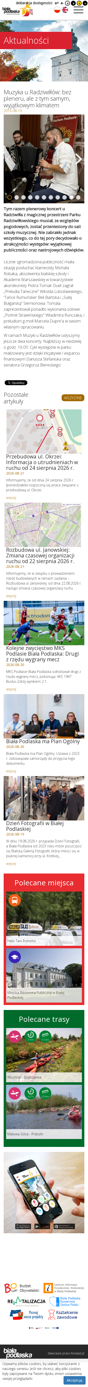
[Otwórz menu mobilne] (78, 10)
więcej (11, 497)
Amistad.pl (77, 1353)
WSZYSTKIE (73, 397)
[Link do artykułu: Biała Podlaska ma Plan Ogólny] (44, 716)
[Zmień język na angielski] (65, 10)
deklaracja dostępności (34, 2)
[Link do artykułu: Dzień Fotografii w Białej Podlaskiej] (44, 798)
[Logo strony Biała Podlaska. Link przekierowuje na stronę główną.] (17, 8)
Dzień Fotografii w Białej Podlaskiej (35, 826)
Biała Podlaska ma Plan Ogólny (43, 741)
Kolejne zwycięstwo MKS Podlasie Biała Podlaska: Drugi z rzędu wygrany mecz (42, 654)
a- (62, 2)
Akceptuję (74, 1380)
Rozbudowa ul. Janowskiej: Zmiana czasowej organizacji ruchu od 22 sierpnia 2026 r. (40, 555)
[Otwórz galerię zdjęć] (44, 158)
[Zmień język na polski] (57, 10)
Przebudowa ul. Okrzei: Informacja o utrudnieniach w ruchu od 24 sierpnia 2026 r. (42, 462)
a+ (56, 2)
